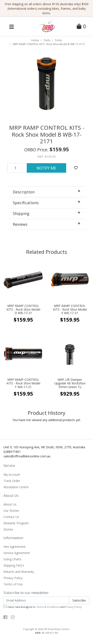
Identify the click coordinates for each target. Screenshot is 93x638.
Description (24, 191)
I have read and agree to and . (44, 606)
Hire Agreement (14, 547)
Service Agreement (16, 553)
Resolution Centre (16, 487)
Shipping (21, 213)
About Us (9, 504)
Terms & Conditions (48, 606)
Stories (8, 529)
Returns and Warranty (18, 572)
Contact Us (11, 517)
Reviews (20, 224)
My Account (11, 474)
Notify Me (46, 168)
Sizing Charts (12, 559)
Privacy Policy (12, 578)
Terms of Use (13, 584)
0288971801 (12, 452)
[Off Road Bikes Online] (46, 26)
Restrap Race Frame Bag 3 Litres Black (37, 621)
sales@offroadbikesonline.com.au (26, 456)
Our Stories (11, 511)
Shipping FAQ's (13, 565)
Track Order (11, 481)
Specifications (26, 202)
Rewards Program (16, 523)
